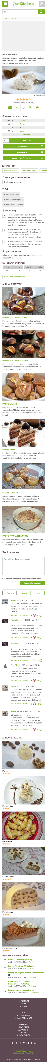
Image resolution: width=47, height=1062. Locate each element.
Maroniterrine (7, 912)
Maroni (23, 121)
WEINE (23, 1032)
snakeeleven (34, 993)
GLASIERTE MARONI (10, 493)
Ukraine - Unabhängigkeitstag (20, 960)
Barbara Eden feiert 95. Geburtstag (22, 966)
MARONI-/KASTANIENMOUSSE (15, 536)
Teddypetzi (33, 977)
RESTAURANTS (23, 1035)
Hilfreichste (9, 593)
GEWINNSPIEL (23, 1030)
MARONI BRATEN (9, 404)
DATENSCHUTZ (23, 1015)
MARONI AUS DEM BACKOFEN (14, 317)
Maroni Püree (7, 806)
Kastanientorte (8, 877)
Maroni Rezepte (10, 170)
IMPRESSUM (23, 1001)
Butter (22, 131)
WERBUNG (23, 1024)
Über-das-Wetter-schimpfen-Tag (21, 990)
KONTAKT (23, 1004)
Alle (38, 593)
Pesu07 (14, 665)
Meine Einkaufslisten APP (22, 158)
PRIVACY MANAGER (23, 1018)
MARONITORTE (8, 450)
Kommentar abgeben (32, 583)
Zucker (22, 124)
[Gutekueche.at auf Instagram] (24, 1043)
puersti (13, 686)
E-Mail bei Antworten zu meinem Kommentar (22, 579)
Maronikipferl (7, 841)
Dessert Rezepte (29, 170)
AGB (23, 1013)
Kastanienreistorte (9, 948)
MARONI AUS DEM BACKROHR (15, 361)
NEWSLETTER (23, 1027)
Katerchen (15, 620)
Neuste (24, 593)
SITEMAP (23, 1006)
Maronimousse (8, 771)
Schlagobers (25, 134)
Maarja (13, 600)
